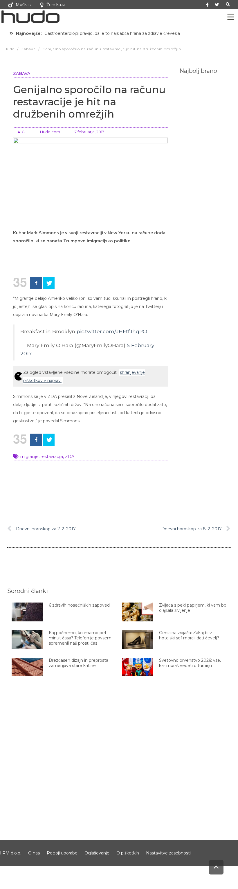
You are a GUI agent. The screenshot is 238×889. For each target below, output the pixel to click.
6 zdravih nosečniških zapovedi (80, 605)
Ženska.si (55, 4)
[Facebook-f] (207, 5)
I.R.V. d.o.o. (10, 853)
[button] (227, 4)
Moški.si (23, 4)
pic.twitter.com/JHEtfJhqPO (112, 331)
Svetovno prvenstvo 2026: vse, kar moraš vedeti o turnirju (190, 663)
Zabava (21, 73)
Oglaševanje (96, 853)
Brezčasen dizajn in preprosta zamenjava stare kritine (78, 663)
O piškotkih (127, 853)
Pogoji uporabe (62, 853)
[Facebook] (36, 283)
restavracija (52, 456)
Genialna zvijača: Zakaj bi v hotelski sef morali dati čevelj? (189, 635)
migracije (29, 456)
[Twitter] (217, 5)
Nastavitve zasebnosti (168, 853)
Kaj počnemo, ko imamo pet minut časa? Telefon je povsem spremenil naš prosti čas (80, 638)
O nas (34, 853)
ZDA (69, 456)
